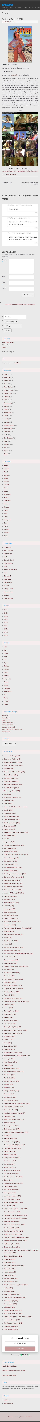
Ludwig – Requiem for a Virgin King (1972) (16, 966)
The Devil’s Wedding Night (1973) (14, 1071)
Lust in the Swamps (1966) (12, 1142)
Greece (6, 685)
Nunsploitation (8, 592)
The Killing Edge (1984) (11, 1301)
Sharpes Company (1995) (11, 858)
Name (3, 277)
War (5, 447)
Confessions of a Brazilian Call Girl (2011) (16, 1001)
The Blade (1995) (9, 976)
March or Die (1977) (10, 1167)
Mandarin (6, 504)
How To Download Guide (9, 1366)
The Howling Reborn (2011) (12, 973)
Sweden (6, 669)
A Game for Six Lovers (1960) (13, 1052)
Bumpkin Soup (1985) (10, 1154)
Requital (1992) (8, 1017)
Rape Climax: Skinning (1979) (13, 1033)
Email (3, 283)
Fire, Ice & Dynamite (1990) (12, 1199)
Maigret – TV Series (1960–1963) (14, 893)
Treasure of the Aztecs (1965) (13, 762)
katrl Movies (7, 1400)
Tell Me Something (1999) (11, 816)
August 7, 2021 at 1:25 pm (24, 205)
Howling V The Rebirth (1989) (12, 1148)
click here (18, 363)
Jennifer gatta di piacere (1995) (13, 1323)
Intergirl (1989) (8, 810)
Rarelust (7, 4)
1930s (6, 635)
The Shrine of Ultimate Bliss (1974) (14, 772)
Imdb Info (14, 75)
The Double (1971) (9, 969)
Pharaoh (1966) (8, 803)
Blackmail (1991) (7, 182)
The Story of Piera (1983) (11, 1189)
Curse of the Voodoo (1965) (12, 759)
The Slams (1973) (9, 899)
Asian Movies (6, 731)
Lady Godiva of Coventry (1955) (13, 1183)
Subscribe (20, 1348)
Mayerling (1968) (9, 768)
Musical (6, 585)
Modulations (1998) (9, 1307)
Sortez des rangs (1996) (11, 960)
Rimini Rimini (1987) (10, 1259)
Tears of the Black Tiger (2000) (13, 1313)
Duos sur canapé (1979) (11, 918)
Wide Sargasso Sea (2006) (12, 823)
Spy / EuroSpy (8, 550)
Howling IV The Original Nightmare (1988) (16, 1237)
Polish (6, 526)
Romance (7, 431)
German (6, 481)
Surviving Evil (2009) (10, 1024)
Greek (6, 488)
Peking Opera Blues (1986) (12, 1158)
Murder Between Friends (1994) (13, 1202)
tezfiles (4, 347)
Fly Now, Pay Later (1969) (11, 1244)
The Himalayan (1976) (10, 861)
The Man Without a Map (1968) (13, 1177)
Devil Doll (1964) (9, 800)
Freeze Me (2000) (9, 995)
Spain (5, 656)
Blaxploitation (8, 582)
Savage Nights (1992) (10, 1304)
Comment (3, 261)
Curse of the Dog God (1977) (12, 880)
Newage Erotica (8, 425)
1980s (7, 174)
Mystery (6, 422)
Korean (6, 536)
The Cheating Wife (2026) (11, 1228)
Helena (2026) (8, 944)
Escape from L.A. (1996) (11, 902)
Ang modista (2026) (10, 848)
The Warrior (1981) (9, 1075)
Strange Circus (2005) (10, 896)
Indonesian (7, 494)
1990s (6, 616)
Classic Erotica (8, 390)
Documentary (8, 403)
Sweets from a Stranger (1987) (13, 883)
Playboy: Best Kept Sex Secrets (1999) (15, 1209)
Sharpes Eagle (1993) (10, 963)
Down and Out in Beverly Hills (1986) (15, 1297)
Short (5, 441)
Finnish (6, 497)
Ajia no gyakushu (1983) (11, 1126)
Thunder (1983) (8, 1084)
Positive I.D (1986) (9, 1049)
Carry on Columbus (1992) (11, 819)
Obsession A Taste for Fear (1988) (14, 877)
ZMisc (6, 454)
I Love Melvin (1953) (10, 1272)
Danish (6, 491)
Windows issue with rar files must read (13, 1370)
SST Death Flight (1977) (11, 1100)
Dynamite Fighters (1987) (11, 781)
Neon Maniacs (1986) (10, 1062)
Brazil (5, 672)
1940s (6, 632)
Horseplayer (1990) (9, 909)
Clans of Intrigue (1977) (11, 864)
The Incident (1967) (9, 1269)
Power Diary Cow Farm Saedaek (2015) (15, 1215)
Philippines (7, 688)
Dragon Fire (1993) (9, 829)
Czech (6, 523)
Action (6, 374)
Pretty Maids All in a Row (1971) (13, 979)
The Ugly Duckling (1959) (11, 788)
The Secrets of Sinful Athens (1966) (14, 1145)
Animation (7, 380)
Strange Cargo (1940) (10, 1138)
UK (5, 659)
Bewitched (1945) (9, 1094)
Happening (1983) (9, 842)
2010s (6, 610)
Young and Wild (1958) (10, 851)
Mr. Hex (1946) (8, 1288)
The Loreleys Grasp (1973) (12, 791)
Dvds (5, 573)
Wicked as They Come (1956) (13, 1234)
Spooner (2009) (8, 1008)
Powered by (15, 1355)
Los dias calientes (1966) (11, 1173)
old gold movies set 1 (8, 727)
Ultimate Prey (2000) (10, 1014)
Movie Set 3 (5, 720)
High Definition (8, 563)
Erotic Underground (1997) (11, 1129)
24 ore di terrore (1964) (10, 1020)
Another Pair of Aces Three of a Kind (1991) (17, 1103)
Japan (6, 663)
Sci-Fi (5, 435)
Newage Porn (8, 428)
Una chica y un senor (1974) (12, 1196)
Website (3, 288)
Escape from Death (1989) (12, 1247)
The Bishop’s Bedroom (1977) (13, 985)
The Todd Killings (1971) (11, 1281)
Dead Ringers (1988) (10, 912)
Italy (5, 650)
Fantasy (6, 409)
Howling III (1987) (9, 1059)
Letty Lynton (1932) (9, 813)
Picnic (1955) (8, 1043)
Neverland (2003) (9, 931)
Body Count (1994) (9, 1122)
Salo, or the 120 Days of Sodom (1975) (15, 807)
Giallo (5, 557)
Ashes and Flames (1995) (11, 1068)
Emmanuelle (7, 576)
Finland (6, 701)
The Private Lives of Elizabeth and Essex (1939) (18, 953)
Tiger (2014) (7, 794)
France (6, 653)
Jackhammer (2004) (10, 1097)
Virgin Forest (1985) (10, 925)
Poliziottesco (8, 553)
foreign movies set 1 (8, 722)
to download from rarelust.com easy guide (23, 304)
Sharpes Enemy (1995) (11, 775)
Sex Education (8, 438)
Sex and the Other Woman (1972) (14, 1265)
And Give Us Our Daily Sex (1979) (14, 1224)
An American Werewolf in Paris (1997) (15, 1240)
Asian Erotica (8, 387)
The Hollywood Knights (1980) (13, 867)
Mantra (22, 1417)
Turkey (6, 698)
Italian (6, 478)
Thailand (6, 666)
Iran (5, 695)
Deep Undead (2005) (10, 826)
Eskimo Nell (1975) (9, 1262)
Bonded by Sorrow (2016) (11, 1221)
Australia (6, 675)
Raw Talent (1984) (9, 1116)
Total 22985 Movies (8, 342)
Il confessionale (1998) (10, 941)
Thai (5, 513)
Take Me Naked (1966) (10, 870)
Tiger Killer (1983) (9, 1291)
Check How (8, 304)
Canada (6, 682)
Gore (5, 566)
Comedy (6, 396)
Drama (6, 406)
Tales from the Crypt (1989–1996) (12, 729)
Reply (36, 212)
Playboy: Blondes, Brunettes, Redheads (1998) (18, 928)
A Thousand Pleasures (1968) (13, 890)
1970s (6, 622)
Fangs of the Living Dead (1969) (13, 988)
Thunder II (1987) (9, 1087)
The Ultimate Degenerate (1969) (13, 886)
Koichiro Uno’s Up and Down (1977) (14, 1113)
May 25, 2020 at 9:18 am (23, 233)
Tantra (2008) (8, 937)
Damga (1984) (8, 1180)
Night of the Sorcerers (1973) (12, 797)
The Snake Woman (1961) (11, 992)
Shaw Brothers (8, 598)
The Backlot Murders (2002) (12, 921)
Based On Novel (9, 560)
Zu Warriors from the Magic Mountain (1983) (17, 1055)
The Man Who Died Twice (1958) (13, 1231)
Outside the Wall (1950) (11, 1329)
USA (15, 174)
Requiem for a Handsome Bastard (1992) (16, 832)
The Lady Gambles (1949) (11, 1081)
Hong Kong (7, 679)
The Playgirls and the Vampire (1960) (15, 874)
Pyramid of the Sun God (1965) (13, 765)
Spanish (6, 469)
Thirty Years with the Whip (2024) (14, 1119)
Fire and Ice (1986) (9, 1205)
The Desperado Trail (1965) (12, 950)
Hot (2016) (7, 839)
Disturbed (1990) (9, 906)
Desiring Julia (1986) (10, 1193)
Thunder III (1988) (9, 1078)
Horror (6, 415)
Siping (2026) (8, 1135)
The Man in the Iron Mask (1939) (13, 947)
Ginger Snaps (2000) (10, 1151)
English (12, 174)
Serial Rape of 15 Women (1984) (13, 1106)
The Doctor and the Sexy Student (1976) (16, 1285)
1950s (6, 629)
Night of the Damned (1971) (12, 1170)
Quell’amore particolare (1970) (13, 1310)
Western (6, 451)
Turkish (6, 532)
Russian (6, 529)
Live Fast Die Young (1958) (12, 756)
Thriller (6, 444)
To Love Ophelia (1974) (11, 1110)
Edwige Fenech (8, 589)
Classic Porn (13, 22)
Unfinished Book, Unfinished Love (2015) (16, 1132)
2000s (6, 613)
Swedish (6, 485)
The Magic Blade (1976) (11, 778)
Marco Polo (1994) (9, 1036)
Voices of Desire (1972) (11, 1278)
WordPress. (29, 1417)
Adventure (7, 377)
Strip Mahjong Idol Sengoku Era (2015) (15, 1218)
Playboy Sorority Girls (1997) (12, 1027)
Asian (5, 384)
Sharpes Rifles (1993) (10, 1046)
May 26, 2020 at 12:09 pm (22, 218)
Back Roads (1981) (9, 1275)
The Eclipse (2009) (9, 835)
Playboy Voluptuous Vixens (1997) (14, 845)
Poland (6, 704)
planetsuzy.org (8, 1403)
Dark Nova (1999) (9, 1004)
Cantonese (7, 500)
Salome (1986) (8, 1065)
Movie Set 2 (5, 718)
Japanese (7, 475)
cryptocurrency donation (9, 1375)
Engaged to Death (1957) (11, 1091)
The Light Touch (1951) (11, 915)
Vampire (6, 595)
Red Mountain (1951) (10, 1161)
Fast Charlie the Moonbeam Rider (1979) (16, 855)
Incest (6, 419)
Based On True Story (10, 569)
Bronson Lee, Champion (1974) (13, 784)
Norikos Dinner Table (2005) (12, 1294)
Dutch (5, 516)
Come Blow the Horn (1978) (12, 1212)
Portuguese (7, 520)
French (6, 472)
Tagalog (6, 507)
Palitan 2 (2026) (8, 1039)
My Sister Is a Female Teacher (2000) (15, 1030)
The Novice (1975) (9, 1164)
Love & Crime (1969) (10, 957)
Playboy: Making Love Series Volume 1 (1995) (17, 1316)
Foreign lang (7, 412)
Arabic (6, 510)
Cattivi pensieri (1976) (10, 1186)
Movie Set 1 (5, 716)
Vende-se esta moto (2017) (12, 1320)
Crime (5, 400)
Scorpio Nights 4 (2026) (11, 1326)
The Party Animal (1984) (11, 1011)
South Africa (7, 691)
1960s (6, 626)
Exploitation (7, 547)
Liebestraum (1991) (9, 982)
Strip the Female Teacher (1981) (13, 934)
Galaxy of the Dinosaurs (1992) (13, 1256)
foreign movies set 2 (8, 725)
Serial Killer (7, 579)
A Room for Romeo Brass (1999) (13, 998)
